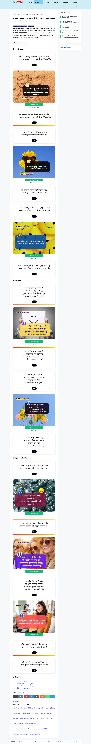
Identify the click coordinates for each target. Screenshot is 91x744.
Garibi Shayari (24, 26)
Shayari (37, 2)
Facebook (67, 741)
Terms (61, 741)
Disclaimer (50, 741)
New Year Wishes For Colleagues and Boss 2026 (30, 729)
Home (30, 2)
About (36, 741)
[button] (76, 6)
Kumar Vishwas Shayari (25, 684)
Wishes (47, 2)
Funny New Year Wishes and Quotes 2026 (27, 724)
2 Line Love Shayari (23, 688)
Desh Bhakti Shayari (17, 26)
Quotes (65, 2)
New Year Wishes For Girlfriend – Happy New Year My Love (34, 708)
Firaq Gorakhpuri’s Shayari (25, 686)
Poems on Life (30, 26)
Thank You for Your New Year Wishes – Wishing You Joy (32, 713)
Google (78, 741)
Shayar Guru (18, 741)
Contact (57, 741)
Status (56, 2)
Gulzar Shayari (22, 681)
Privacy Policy (43, 741)
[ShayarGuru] (18, 2)
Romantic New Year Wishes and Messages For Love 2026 (33, 718)
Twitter (73, 741)
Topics (75, 2)
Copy (34, 65)
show (24, 43)
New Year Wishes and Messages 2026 (26, 734)
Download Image (34, 104)
